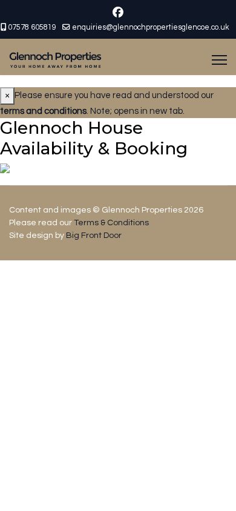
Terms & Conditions (111, 223)
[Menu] (219, 60)
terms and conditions (43, 111)
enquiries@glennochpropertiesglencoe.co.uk (150, 27)
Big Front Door (94, 235)
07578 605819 (32, 27)
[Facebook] (118, 13)
